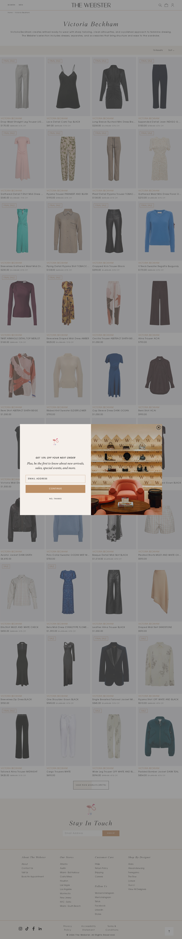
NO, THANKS (55, 499)
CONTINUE (55, 489)
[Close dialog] (158, 427)
